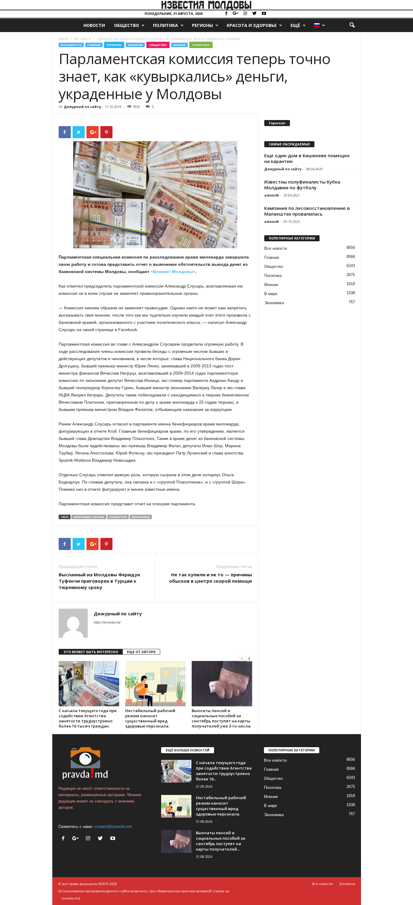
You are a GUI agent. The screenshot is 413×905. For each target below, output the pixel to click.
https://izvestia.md (107, 622)
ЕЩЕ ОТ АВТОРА (141, 651)
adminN (271, 195)
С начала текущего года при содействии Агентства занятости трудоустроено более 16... (224, 771)
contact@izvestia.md (113, 826)
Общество (126, 25)
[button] (352, 25)
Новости (94, 25)
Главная (93, 45)
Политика (165, 25)
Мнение (179, 45)
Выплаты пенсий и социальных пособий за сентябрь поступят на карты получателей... (220, 841)
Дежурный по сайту (82, 106)
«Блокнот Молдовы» (173, 271)
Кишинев (135, 45)
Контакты (347, 883)
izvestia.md (70, 898)
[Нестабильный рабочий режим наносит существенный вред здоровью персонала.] (155, 683)
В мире (270, 293)
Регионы (202, 25)
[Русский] (319, 25)
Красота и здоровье (252, 25)
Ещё (295, 25)
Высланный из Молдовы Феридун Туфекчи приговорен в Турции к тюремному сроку (99, 580)
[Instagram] (245, 13)
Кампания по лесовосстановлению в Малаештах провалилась (307, 211)
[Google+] (235, 13)
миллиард (141, 517)
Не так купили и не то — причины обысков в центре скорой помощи (210, 577)
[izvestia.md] (206, 5)
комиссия (118, 517)
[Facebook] (226, 13)
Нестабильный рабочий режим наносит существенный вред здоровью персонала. (150, 718)
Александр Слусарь (88, 517)
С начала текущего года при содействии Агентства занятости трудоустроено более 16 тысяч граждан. (88, 718)
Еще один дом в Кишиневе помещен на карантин (307, 158)
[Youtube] (264, 13)
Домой (63, 39)
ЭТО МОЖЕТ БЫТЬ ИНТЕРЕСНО (90, 651)
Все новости (82, 39)
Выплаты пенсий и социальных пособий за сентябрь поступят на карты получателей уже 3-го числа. (221, 718)
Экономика (274, 303)
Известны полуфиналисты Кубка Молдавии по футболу (302, 184)
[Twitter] (254, 13)
